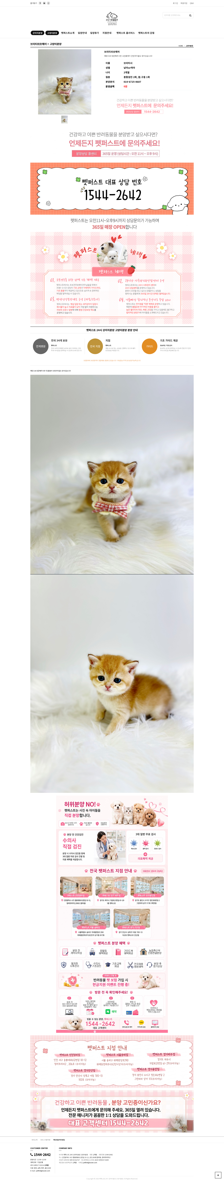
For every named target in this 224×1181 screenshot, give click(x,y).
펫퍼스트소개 (67, 32)
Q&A (192, 3)
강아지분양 (37, 32)
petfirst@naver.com (43, 1171)
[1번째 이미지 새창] (64, 119)
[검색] (190, 15)
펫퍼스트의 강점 (146, 32)
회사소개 (34, 1140)
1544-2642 (42, 1154)
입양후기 (94, 32)
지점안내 (107, 32)
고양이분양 (52, 32)
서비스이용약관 (45, 1140)
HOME (181, 46)
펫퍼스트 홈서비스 (126, 32)
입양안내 (82, 32)
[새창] (44, 3)
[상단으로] (218, 1175)
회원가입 (184, 3)
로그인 (175, 3)
